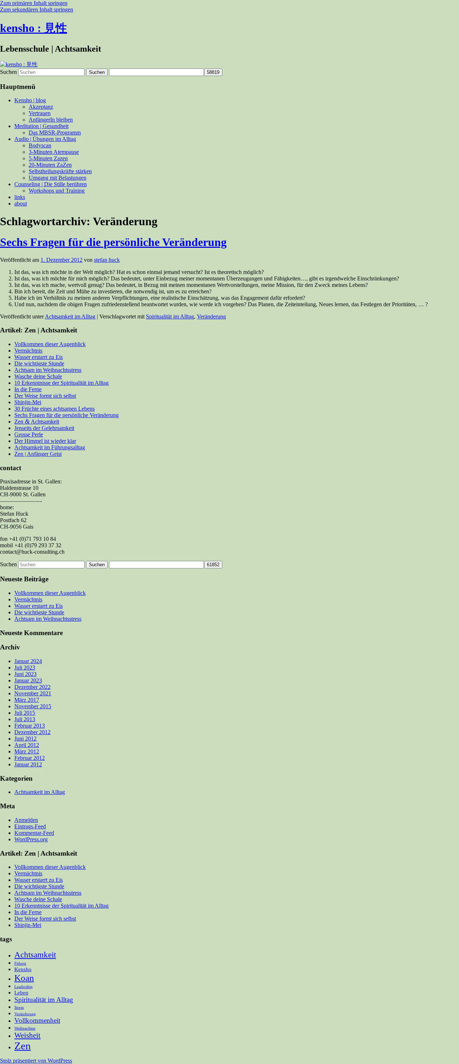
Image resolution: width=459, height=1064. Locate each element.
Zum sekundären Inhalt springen (36, 9)
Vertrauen (40, 113)
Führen (20, 963)
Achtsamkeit (35, 954)
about (20, 203)
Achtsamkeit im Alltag (70, 316)
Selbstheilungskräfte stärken (60, 171)
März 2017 (26, 700)
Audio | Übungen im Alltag (45, 139)
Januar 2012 (28, 764)
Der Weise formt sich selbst (45, 396)
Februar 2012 (29, 758)
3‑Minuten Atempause (54, 152)
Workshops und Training (57, 191)
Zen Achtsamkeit (36, 421)
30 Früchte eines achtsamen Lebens (54, 409)
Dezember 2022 (32, 687)
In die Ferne (28, 389)
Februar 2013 (29, 726)
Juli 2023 (24, 668)
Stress (19, 1007)
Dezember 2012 (32, 732)
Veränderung (211, 316)
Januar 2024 (28, 661)
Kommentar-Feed (34, 833)
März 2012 (26, 751)
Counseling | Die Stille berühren (50, 184)
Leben (21, 992)
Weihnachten (25, 1028)
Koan (24, 978)
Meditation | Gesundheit (41, 126)
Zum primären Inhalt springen (33, 3)
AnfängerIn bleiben (51, 120)
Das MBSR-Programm (55, 132)
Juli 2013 (24, 719)
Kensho (23, 969)
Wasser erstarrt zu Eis (38, 357)
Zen (22, 1045)
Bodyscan (40, 145)
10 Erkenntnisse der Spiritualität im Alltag (61, 383)
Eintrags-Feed (30, 826)
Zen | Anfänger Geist (38, 454)
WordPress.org (31, 839)
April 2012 (26, 745)
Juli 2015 (24, 713)
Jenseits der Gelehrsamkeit (44, 428)
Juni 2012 (25, 739)
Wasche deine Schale (38, 376)
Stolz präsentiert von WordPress (36, 1061)
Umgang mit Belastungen (57, 178)
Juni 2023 (25, 674)
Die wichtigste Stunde (39, 363)
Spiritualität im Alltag (170, 316)
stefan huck (107, 260)
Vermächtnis (28, 350)
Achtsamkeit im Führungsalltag (49, 447)
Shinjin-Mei (27, 402)
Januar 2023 (28, 680)
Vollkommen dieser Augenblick (50, 344)
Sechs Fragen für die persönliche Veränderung (113, 242)
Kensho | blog (30, 100)
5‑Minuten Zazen (48, 158)
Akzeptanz (41, 107)
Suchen (8, 72)
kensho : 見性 (33, 28)
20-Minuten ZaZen (50, 165)
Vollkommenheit (37, 1020)
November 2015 (32, 706)
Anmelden (26, 820)
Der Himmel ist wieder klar (45, 441)
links (19, 197)
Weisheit (27, 1035)
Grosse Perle (28, 434)
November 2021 (32, 693)
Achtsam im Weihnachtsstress (47, 370)
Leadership (23, 987)
